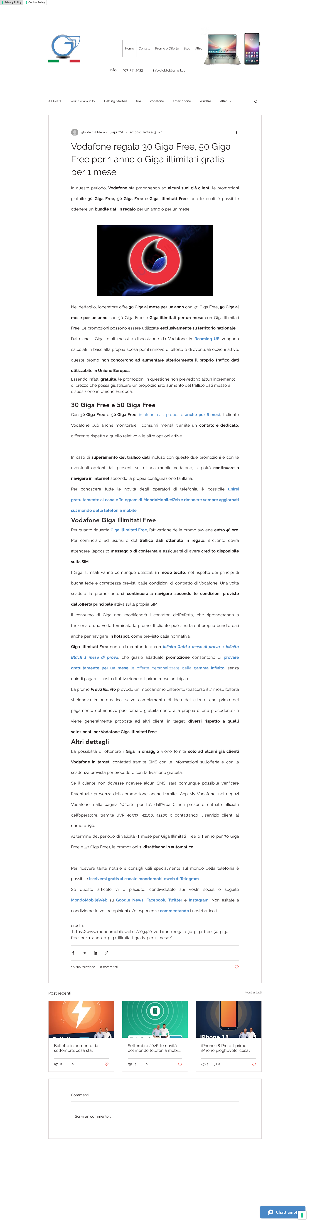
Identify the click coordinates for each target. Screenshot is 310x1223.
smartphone (182, 101)
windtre (205, 101)
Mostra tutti (253, 992)
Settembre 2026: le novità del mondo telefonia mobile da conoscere (154, 1048)
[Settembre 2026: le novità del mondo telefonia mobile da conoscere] (155, 1019)
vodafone (157, 101)
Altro (223, 101)
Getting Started (115, 101)
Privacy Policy (13, 2)
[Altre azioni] (236, 132)
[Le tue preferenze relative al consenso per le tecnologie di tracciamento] (302, 1215)
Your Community (82, 101)
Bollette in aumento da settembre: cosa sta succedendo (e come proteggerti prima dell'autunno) (76, 1048)
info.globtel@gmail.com (170, 70)
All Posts (54, 101)
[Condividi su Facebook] (73, 953)
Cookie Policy (36, 2)
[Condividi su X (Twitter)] (84, 953)
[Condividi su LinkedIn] (95, 953)
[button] (256, 101)
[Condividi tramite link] (106, 953)
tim (138, 101)
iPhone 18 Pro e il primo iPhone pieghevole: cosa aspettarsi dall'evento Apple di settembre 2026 (228, 1048)
